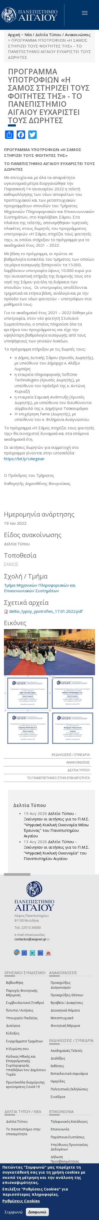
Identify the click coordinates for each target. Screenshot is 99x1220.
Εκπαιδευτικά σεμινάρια (69, 1073)
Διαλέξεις (58, 1058)
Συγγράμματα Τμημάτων (24, 1041)
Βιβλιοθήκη (14, 982)
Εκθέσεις (57, 1066)
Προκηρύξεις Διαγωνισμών (61, 984)
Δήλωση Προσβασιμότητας (65, 1159)
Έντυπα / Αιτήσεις (19, 1010)
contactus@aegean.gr (32, 939)
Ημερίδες (58, 1081)
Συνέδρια (58, 1097)
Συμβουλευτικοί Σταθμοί (25, 1002)
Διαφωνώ (37, 1212)
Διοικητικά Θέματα (65, 1010)
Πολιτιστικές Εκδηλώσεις (69, 1089)
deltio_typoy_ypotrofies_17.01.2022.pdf (45, 611)
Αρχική (14, 34)
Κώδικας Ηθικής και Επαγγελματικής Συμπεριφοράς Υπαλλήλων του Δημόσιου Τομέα (26, 1065)
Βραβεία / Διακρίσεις (67, 1002)
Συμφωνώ (13, 1211)
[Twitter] (32, 952)
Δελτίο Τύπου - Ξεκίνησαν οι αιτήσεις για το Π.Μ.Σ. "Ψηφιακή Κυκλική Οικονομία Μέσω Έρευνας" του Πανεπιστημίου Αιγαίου (56, 825)
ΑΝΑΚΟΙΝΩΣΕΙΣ (78, 762)
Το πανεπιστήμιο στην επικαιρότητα (23, 1131)
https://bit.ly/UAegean (24, 458)
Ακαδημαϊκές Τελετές (66, 1050)
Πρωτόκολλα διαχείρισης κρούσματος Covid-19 (25, 1084)
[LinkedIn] (40, 952)
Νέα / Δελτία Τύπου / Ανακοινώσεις (58, 34)
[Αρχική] (32, 15)
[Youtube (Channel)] (48, 952)
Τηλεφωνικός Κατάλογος (69, 1121)
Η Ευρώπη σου (17, 1049)
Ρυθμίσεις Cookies (21, 1200)
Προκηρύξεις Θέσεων (67, 995)
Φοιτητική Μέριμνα (65, 1025)
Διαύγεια (13, 1025)
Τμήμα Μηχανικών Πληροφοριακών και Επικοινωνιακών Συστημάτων (40, 587)
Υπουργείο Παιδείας (21, 1018)
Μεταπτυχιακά (62, 1018)
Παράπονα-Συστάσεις (67, 1137)
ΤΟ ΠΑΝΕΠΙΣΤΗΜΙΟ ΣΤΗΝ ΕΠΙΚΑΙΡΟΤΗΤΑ (58, 777)
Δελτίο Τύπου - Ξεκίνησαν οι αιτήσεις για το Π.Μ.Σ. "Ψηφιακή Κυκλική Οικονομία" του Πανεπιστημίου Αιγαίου (56, 850)
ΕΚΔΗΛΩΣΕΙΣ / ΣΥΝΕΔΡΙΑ (71, 754)
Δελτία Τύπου (17, 1121)
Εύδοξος (12, 1033)
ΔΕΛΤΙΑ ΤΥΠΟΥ (78, 770)
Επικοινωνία (60, 1129)
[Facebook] (24, 952)
